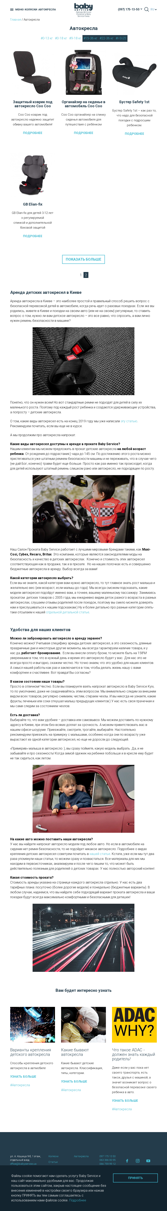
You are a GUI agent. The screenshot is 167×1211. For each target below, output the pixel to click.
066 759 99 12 (107, 1163)
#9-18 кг (75, 38)
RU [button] (152, 9)
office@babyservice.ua (23, 1163)
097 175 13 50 (107, 1156)
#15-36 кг (91, 38)
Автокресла (47, 9)
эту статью (129, 421)
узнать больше (23, 1076)
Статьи (53, 1161)
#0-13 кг (47, 38)
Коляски (31, 9)
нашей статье (100, 854)
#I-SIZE (121, 38)
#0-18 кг (61, 38)
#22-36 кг (107, 38)
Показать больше (83, 259)
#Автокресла (20, 1085)
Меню (19, 9)
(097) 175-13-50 (128, 9)
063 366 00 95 (107, 1159)
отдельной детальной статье (67, 612)
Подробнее (32, 133)
